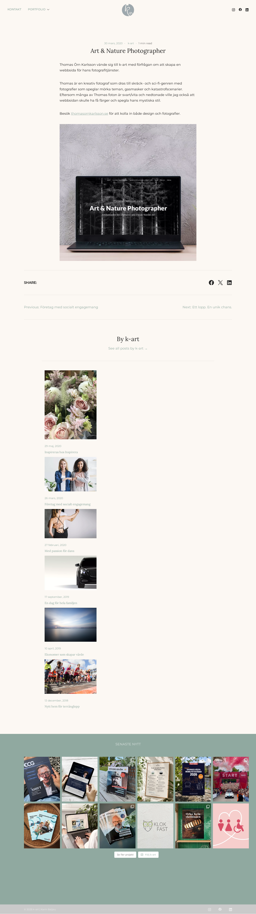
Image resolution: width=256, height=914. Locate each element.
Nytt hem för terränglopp (62, 706)
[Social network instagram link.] (233, 9)
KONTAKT (14, 9)
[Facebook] (211, 282)
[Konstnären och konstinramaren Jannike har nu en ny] (80, 825)
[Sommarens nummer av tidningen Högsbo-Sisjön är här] (117, 779)
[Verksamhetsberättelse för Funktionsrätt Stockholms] (42, 825)
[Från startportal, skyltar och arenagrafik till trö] (231, 779)
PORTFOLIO (37, 9)
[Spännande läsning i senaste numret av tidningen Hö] (117, 825)
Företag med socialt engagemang (68, 504)
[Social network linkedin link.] (247, 9)
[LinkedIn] (229, 282)
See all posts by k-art (128, 348)
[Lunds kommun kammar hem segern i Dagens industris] (193, 779)
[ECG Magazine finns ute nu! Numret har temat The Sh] (42, 779)
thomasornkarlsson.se (89, 114)
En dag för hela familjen (61, 603)
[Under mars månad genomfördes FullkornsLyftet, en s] (193, 825)
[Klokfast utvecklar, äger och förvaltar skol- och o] (155, 825)
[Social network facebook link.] (240, 9)
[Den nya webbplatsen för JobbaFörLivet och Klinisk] (80, 779)
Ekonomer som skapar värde (64, 654)
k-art (131, 43)
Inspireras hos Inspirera (61, 452)
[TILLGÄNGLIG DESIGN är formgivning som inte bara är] (231, 825)
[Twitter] (220, 282)
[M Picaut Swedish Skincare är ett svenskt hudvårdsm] (155, 779)
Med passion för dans (59, 551)
